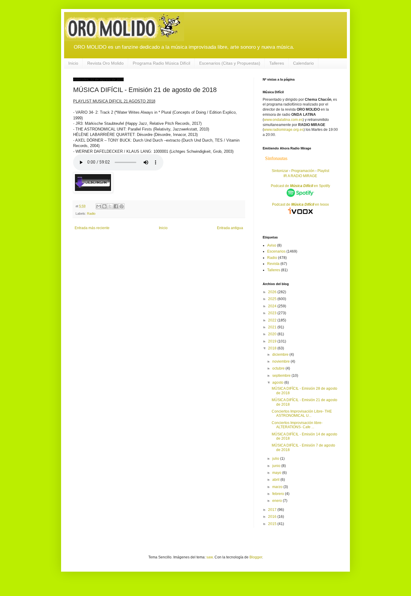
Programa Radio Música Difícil (161, 63)
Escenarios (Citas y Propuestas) (229, 63)
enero (277, 501)
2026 (272, 292)
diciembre (280, 354)
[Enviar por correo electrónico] (99, 206)
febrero (278, 494)
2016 (272, 517)
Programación (302, 171)
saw (209, 557)
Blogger (255, 557)
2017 (272, 510)
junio (276, 466)
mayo (277, 473)
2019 (272, 341)
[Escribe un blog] (104, 206)
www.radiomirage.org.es (284, 129)
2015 (272, 524)
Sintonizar (280, 171)
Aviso (271, 245)
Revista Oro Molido (105, 63)
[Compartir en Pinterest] (122, 206)
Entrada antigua (230, 228)
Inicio (73, 63)
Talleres (276, 63)
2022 (272, 320)
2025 (272, 299)
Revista (273, 264)
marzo (277, 487)
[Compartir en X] (110, 206)
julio (276, 458)
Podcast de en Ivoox (300, 204)
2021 (272, 327)
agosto (278, 382)
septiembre (282, 375)
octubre (279, 368)
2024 (272, 306)
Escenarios (276, 251)
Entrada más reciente (92, 228)
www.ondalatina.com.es (283, 120)
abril (276, 480)
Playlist (323, 171)
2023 (272, 313)
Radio (91, 213)
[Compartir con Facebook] (116, 206)
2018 (272, 348)
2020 (272, 334)
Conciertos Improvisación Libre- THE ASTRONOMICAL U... (302, 413)
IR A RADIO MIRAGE (300, 176)
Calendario (303, 63)
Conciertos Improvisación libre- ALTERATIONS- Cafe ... (297, 425)
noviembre (281, 361)
